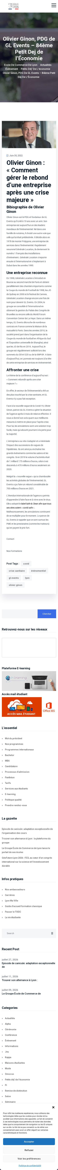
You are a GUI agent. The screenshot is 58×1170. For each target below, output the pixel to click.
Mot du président (13, 738)
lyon (27, 578)
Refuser (29, 1150)
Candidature (11, 766)
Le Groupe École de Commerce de (21, 993)
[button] (53, 1107)
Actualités (10, 1018)
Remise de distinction (16, 1091)
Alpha (8, 1024)
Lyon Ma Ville (11, 900)
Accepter (29, 1141)
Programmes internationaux (19, 749)
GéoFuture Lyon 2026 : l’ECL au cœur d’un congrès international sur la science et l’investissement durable (27, 862)
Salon (8, 1096)
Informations (11, 1046)
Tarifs (8, 783)
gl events (14, 578)
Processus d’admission (17, 772)
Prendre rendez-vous (16, 805)
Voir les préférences (29, 1158)
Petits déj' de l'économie (17, 1079)
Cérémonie (10, 1029)
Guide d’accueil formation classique (23, 906)
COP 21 (40, 354)
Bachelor (9, 755)
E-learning (10, 794)
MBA (7, 761)
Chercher (47, 614)
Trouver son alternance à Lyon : (20, 980)
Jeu (7, 1052)
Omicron (9, 1074)
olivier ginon (15, 585)
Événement (10, 1040)
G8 (20, 354)
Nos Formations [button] (14, 551)
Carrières (10, 895)
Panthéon (10, 777)
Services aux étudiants (16, 788)
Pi (6, 1085)
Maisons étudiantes (15, 1063)
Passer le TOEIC (13, 912)
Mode (8, 1068)
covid (26, 563)
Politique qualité (13, 800)
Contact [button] (10, 539)
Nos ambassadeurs (15, 889)
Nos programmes (14, 744)
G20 (26, 354)
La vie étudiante (13, 917)
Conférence (11, 1035)
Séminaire (10, 1102)
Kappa (8, 1057)
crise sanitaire (17, 570)
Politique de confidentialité (30, 1166)
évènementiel (38, 570)
